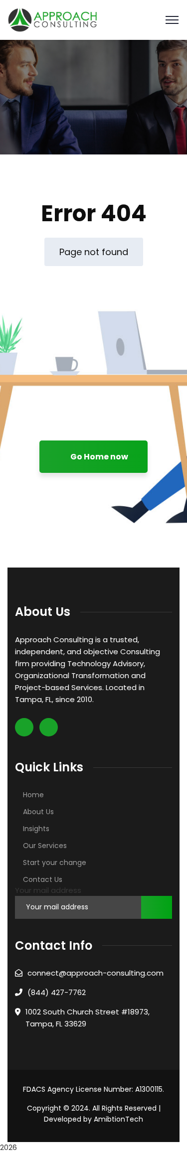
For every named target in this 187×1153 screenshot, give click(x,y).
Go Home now (98, 456)
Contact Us (42, 879)
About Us (38, 812)
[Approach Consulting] (52, 19)
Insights (36, 829)
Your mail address (48, 890)
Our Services (45, 846)
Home (33, 795)
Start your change (54, 862)
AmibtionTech (118, 1119)
